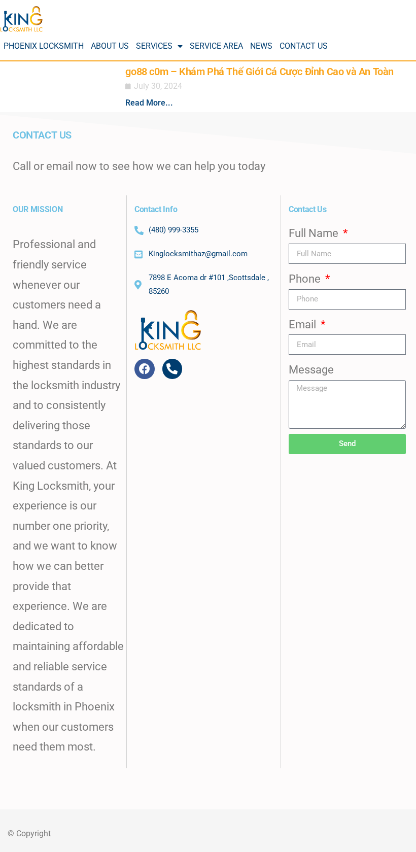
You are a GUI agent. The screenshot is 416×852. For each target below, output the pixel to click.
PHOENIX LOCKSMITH (44, 46)
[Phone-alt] (172, 369)
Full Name (315, 233)
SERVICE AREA (216, 46)
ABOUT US (110, 46)
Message (311, 369)
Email (304, 324)
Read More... (149, 103)
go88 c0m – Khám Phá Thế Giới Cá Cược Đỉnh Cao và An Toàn (259, 71)
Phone (306, 278)
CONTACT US (304, 46)
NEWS (261, 46)
